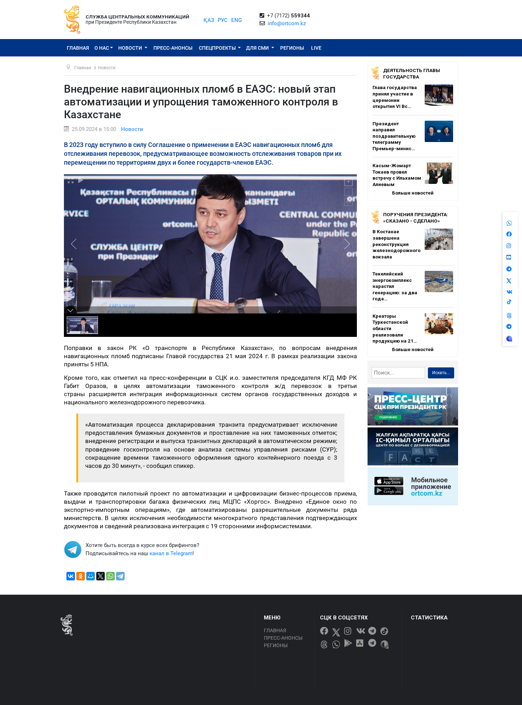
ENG (236, 20)
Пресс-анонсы (172, 48)
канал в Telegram (170, 553)
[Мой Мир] (90, 576)
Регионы (292, 48)
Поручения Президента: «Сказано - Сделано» (415, 218)
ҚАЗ (208, 20)
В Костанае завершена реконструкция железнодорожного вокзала (396, 244)
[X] (100, 576)
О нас (101, 48)
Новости (130, 48)
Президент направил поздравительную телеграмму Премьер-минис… (394, 136)
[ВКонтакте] (70, 576)
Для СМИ (258, 48)
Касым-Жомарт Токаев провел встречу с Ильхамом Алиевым (397, 175)
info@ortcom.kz (287, 23)
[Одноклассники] (80, 576)
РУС (223, 20)
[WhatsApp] (110, 576)
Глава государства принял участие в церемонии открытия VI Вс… (395, 96)
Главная (78, 48)
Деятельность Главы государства (411, 73)
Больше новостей (413, 193)
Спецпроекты (218, 48)
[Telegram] (120, 576)
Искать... (441, 372)
